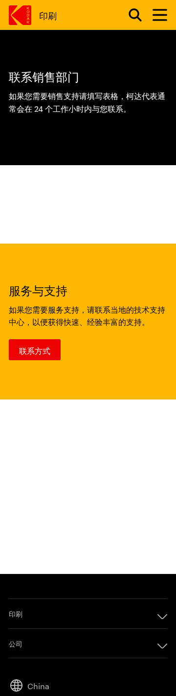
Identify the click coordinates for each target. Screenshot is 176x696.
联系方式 (34, 350)
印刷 (47, 15)
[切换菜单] (155, 15)
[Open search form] (129, 15)
